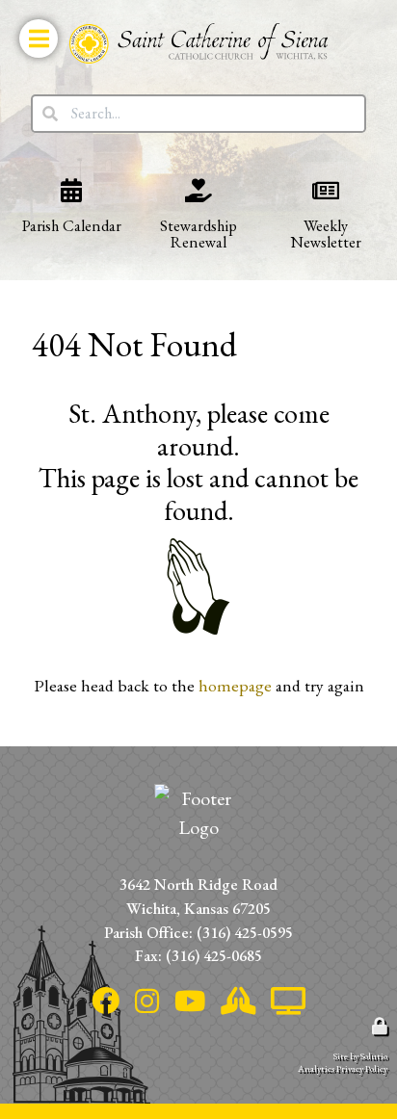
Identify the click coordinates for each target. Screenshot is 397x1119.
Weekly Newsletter (305, 182)
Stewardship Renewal (180, 182)
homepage (235, 685)
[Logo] (198, 43)
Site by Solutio (360, 1056)
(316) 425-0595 (245, 932)
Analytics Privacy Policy (342, 1068)
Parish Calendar (63, 173)
